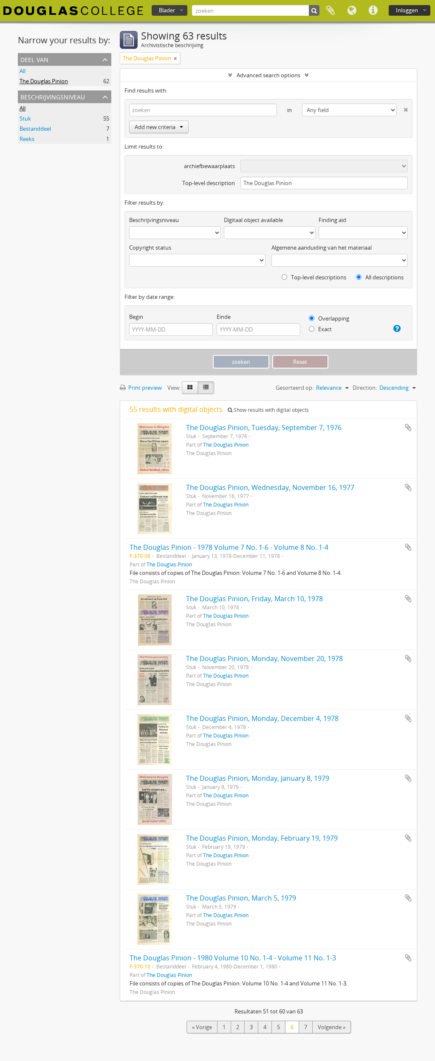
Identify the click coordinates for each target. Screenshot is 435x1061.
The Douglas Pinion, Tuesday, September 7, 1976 (264, 427)
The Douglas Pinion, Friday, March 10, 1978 (254, 598)
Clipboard (330, 10)
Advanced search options (268, 75)
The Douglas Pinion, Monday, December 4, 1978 (262, 718)
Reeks (27, 139)
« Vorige (202, 1027)
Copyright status (150, 247)
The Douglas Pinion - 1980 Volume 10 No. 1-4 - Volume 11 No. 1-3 (233, 957)
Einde (224, 317)
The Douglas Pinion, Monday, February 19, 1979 (262, 838)
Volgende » (331, 1027)
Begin (136, 317)
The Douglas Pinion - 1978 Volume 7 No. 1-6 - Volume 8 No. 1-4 (229, 547)
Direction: (365, 387)
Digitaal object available (253, 220)
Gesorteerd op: (295, 387)
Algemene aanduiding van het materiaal (321, 247)
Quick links (373, 10)
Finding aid (332, 220)
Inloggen (407, 10)
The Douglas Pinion (44, 81)
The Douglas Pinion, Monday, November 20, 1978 (264, 658)
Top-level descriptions (318, 277)
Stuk (25, 118)
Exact (324, 329)
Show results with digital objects (270, 410)
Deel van (34, 59)
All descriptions (384, 277)
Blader (167, 10)
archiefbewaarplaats (209, 166)
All (22, 71)
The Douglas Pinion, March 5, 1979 (241, 898)
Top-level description (208, 183)
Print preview (144, 387)
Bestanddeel (35, 128)
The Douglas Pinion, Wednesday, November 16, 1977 (270, 487)
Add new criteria (155, 127)
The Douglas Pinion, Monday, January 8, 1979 (257, 778)
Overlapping (333, 318)
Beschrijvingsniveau (52, 96)
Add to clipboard (408, 427)
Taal (351, 10)
